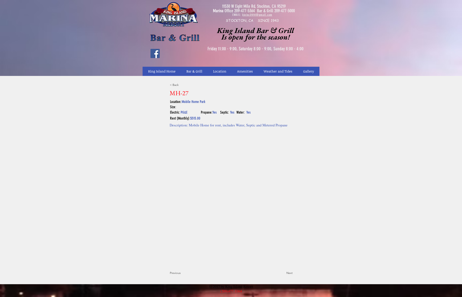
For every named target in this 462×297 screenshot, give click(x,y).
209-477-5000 (284, 10)
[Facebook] (155, 53)
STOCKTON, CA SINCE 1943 (252, 20)
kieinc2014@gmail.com (257, 15)
